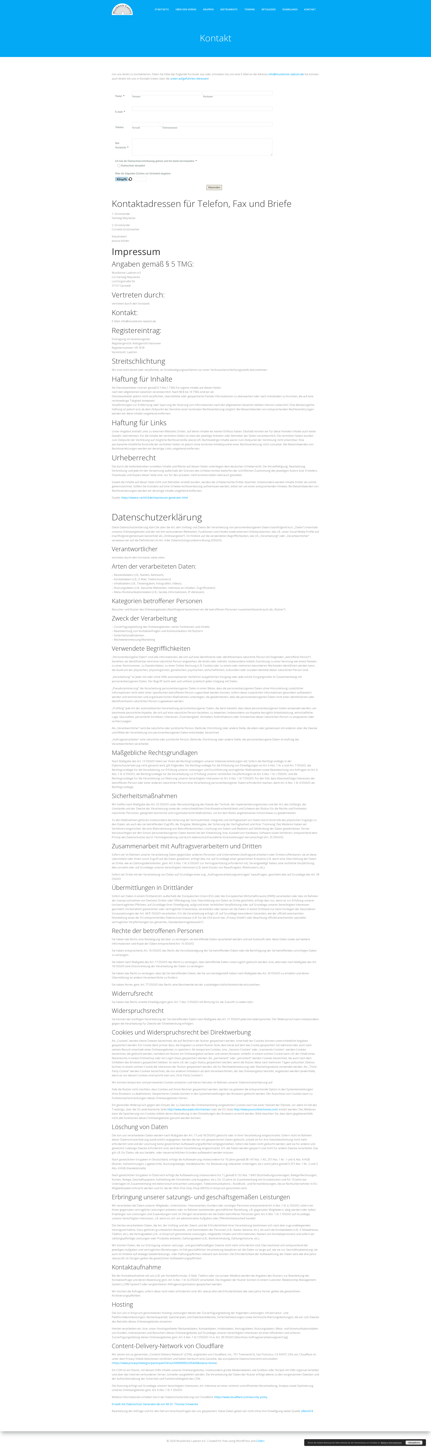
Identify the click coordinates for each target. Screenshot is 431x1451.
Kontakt (310, 9)
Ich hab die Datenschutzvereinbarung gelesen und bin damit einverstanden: (155, 161)
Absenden (214, 187)
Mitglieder (269, 9)
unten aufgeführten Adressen (189, 78)
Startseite (162, 9)
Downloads (289, 9)
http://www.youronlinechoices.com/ (256, 1109)
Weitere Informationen (391, 1442)
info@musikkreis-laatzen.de (285, 74)
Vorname (136, 96)
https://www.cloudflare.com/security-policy (240, 1397)
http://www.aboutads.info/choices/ (189, 1109)
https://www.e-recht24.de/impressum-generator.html (154, 497)
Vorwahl (136, 127)
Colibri (260, 1441)
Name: (118, 96)
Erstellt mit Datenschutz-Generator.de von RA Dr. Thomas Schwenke (155, 1404)
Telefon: (119, 127)
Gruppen (208, 9)
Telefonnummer (169, 127)
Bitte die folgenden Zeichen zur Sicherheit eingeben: (143, 173)
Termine (249, 9)
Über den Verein (186, 9)
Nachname (208, 96)
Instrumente (229, 9)
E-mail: (119, 111)
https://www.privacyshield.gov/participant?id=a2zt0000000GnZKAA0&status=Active (164, 1363)
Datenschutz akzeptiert (133, 165)
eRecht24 (307, 1411)
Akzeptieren (414, 1442)
